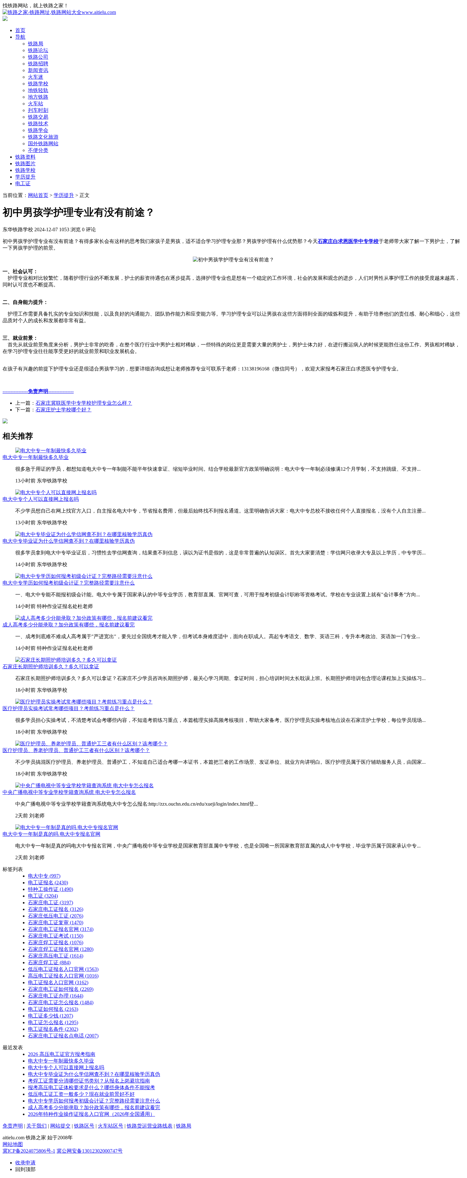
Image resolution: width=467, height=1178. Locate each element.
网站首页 (38, 195)
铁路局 (35, 43)
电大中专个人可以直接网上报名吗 (41, 499)
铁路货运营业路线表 (150, 1126)
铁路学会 (38, 130)
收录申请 (25, 1162)
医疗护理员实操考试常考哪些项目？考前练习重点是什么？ (69, 708)
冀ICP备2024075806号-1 (29, 1151)
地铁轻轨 (38, 90)
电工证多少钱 (50, 1015)
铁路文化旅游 (43, 137)
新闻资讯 (38, 70)
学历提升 (25, 177)
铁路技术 (38, 123)
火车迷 (35, 77)
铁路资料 (25, 157)
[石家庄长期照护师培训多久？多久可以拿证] (66, 660)
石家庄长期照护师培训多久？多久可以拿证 (51, 666)
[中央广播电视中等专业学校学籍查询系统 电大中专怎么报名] (84, 785)
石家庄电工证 (50, 902)
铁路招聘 (38, 63)
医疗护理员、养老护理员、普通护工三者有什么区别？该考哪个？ (76, 750)
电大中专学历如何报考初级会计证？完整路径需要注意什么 (69, 583)
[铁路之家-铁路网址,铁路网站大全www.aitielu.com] (59, 12)
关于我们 (36, 1126)
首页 (20, 30)
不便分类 (38, 150)
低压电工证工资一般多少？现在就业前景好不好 (81, 1094)
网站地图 (13, 1144)
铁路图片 (25, 163)
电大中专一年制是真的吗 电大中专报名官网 (51, 834)
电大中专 (44, 876)
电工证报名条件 (53, 1029)
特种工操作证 (50, 889)
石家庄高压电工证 (55, 956)
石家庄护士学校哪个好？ (63, 409)
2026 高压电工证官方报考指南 (61, 1054)
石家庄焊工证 (49, 962)
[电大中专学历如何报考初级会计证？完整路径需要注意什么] (83, 576)
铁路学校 (38, 83)
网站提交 (60, 1126)
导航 (20, 37)
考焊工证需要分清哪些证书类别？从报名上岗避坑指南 (89, 1080)
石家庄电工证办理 (55, 995)
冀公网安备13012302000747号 (90, 1151)
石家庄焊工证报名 (55, 942)
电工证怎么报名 (53, 1022)
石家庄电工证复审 (55, 922)
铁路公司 (38, 57)
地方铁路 (38, 97)
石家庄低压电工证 (55, 916)
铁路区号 (84, 1126)
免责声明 (13, 1126)
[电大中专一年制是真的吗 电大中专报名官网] (66, 827)
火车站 (35, 103)
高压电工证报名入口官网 (63, 975)
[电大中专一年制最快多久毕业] (50, 450)
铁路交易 (38, 117)
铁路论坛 (38, 50)
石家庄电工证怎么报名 (60, 1002)
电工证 (22, 183)
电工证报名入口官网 (58, 982)
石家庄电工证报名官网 (60, 929)
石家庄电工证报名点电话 (63, 1035)
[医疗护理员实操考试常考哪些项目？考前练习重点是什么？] (83, 701)
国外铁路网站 (43, 143)
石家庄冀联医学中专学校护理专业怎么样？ (84, 403)
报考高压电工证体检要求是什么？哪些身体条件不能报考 (91, 1087)
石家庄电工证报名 (55, 909)
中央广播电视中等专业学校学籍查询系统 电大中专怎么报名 (69, 792)
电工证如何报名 (53, 1009)
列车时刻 (38, 110)
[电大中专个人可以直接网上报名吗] (56, 492)
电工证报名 (48, 882)
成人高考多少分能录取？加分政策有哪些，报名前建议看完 (69, 624)
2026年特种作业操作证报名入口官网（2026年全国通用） (91, 1114)
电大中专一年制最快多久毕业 (36, 457)
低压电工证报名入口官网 (63, 969)
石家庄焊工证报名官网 (60, 949)
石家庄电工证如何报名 (60, 989)
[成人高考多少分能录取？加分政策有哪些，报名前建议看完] (83, 618)
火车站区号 (110, 1126)
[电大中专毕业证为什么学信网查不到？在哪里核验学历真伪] (83, 534)
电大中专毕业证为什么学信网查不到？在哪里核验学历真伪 (69, 541)
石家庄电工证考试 (55, 936)
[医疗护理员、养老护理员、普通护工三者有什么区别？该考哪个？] (91, 743)
